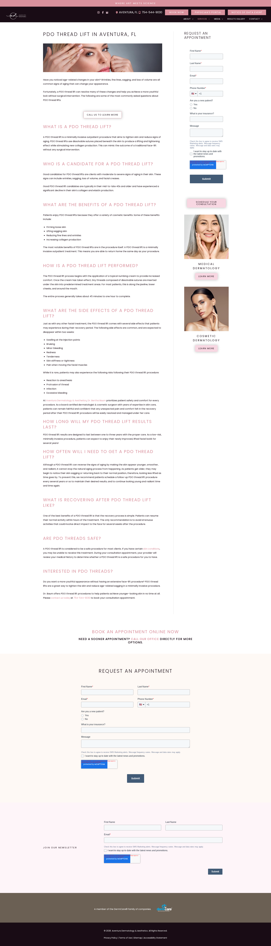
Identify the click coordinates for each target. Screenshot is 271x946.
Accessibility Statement (155, 937)
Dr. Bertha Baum (97, 400)
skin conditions (151, 548)
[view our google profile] (107, 12)
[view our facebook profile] (103, 12)
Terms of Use (125, 937)
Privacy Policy (110, 937)
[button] (176, 12)
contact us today (60, 597)
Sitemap (138, 937)
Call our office (145, 639)
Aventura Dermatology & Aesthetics (66, 400)
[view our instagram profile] (98, 12)
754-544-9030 (152, 12)
